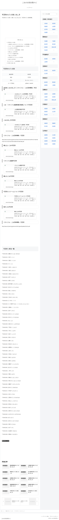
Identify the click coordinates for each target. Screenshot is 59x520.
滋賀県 (45, 93)
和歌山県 (54, 99)
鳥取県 (45, 108)
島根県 (45, 111)
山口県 (53, 111)
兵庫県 (53, 93)
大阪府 (45, 99)
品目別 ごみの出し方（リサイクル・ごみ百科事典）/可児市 (21, 44)
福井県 (53, 70)
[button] (57, 14)
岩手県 (45, 29)
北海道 (45, 23)
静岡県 (45, 85)
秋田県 (53, 23)
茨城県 (45, 41)
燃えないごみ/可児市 (13, 51)
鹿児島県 (54, 140)
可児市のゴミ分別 (11, 42)
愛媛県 (53, 123)
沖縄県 (53, 143)
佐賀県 (45, 138)
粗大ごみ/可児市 (12, 59)
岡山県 (45, 114)
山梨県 (45, 61)
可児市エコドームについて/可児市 (16, 57)
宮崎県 (53, 138)
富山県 (45, 70)
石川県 (45, 73)
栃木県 (45, 44)
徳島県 (45, 123)
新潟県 (45, 58)
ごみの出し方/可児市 (13, 48)
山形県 (53, 26)
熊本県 (45, 143)
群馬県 (45, 47)
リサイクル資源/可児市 (13, 53)
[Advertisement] (20, 28)
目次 (19, 39)
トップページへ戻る (45, 516)
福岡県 (45, 135)
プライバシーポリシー (54, 516)
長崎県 (45, 140)
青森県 (45, 26)
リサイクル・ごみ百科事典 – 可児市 (16, 49)
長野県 (53, 58)
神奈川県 (54, 47)
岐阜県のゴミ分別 (6, 440)
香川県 (45, 126)
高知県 (53, 126)
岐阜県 (45, 82)
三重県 (53, 85)
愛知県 (53, 82)
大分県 (53, 135)
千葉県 (53, 41)
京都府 (45, 96)
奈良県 (53, 96)
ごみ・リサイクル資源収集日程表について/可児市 (19, 46)
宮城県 (45, 32)
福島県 (53, 29)
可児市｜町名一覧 (11, 63)
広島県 (53, 108)
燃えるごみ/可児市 (12, 55)
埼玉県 (45, 50)
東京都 (53, 44)
